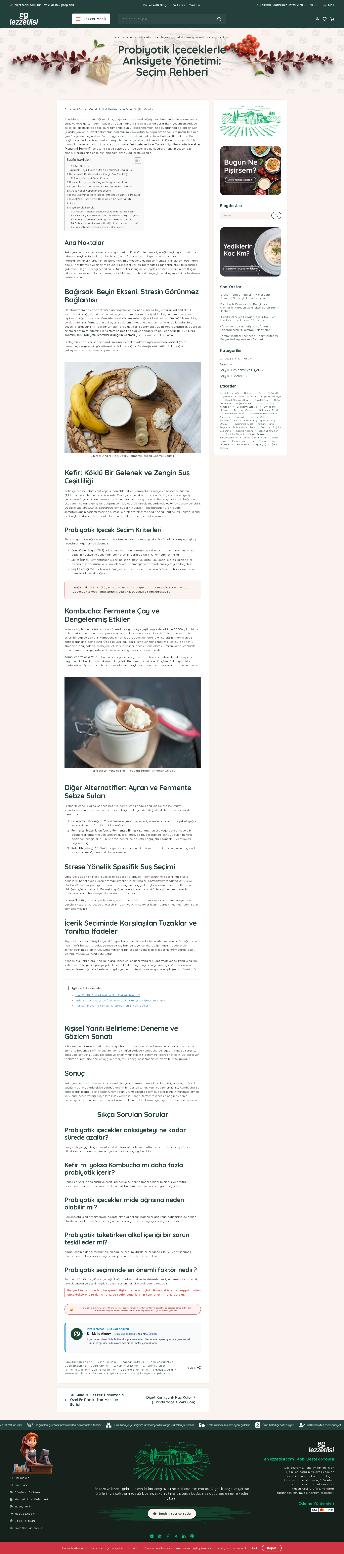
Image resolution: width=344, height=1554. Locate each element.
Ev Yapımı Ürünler (154, 1365)
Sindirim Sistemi (234, 434)
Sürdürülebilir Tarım (255, 437)
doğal (228, 1489)
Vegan (263, 440)
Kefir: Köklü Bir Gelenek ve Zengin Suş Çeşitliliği (98, 174)
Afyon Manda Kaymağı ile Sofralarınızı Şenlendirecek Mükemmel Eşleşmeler (246, 328)
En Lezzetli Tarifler (187, 5)
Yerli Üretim (242, 444)
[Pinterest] (192, 1536)
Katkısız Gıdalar (163, 1369)
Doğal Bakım (261, 399)
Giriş (331, 5)
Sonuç (73, 203)
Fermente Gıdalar (75, 1369)
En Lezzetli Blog (155, 5)
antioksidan (72, 1091)
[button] (172, 1514)
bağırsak (78, 136)
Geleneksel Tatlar (235, 413)
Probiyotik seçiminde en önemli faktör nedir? (99, 227)
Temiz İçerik (238, 440)
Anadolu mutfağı (229, 392)
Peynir (223, 427)
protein (179, 848)
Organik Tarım (266, 423)
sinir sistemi (175, 260)
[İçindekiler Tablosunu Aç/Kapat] (135, 160)
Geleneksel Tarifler (104, 1369)
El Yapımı (262, 403)
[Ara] (219, 19)
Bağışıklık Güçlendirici (78, 1361)
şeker (126, 269)
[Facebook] (168, 1536)
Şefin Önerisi (165, 1373)
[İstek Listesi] (324, 19)
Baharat (248, 392)
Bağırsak (120, 256)
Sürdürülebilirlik (229, 437)
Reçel (252, 427)
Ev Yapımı (78, 821)
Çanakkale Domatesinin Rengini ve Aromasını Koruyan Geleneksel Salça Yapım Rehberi (249, 307)
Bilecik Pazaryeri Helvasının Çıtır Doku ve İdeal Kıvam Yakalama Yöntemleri (247, 318)
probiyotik (87, 140)
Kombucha (71, 629)
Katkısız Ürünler (74, 1373)
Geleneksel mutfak (170, 806)
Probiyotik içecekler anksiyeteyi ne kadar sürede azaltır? (105, 211)
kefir (82, 825)
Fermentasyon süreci (104, 560)
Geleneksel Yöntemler (134, 1369)
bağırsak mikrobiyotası (129, 132)
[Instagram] (152, 1536)
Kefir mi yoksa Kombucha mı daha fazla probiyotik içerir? (107, 215)
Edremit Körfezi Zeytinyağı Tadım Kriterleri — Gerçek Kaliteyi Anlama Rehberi (250, 337)
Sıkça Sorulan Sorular (82, 207)
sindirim (101, 265)
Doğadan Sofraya (132, 1361)
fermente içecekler (131, 140)
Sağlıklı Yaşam (143, 1373)
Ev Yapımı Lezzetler (125, 1365)
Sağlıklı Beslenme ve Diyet (115, 109)
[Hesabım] (317, 19)
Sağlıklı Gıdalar (143, 109)
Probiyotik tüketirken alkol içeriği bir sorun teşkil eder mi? (106, 223)
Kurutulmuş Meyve (254, 420)
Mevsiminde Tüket (243, 423)
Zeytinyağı (260, 444)
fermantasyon (96, 834)
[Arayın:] (245, 215)
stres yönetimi (92, 1083)
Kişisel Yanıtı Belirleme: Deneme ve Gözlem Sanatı (100, 199)
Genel (93, 109)
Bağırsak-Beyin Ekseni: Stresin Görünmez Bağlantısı (100, 169)
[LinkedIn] (184, 1536)
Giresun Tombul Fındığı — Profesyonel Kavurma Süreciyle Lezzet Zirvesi (245, 296)
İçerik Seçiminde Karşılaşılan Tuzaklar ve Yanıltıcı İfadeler (104, 194)
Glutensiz (225, 417)
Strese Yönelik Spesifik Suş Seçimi (90, 190)
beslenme (193, 273)
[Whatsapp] (160, 1536)
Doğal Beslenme (75, 1365)
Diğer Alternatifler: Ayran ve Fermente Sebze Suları (101, 186)
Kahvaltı (240, 417)
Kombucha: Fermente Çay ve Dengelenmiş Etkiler (99, 182)
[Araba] (331, 19)
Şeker (75, 560)
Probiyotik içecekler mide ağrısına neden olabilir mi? (104, 219)
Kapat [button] (271, 1548)
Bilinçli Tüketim (106, 1361)
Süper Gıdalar (257, 434)
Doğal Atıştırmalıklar (161, 1361)
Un (252, 440)
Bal (260, 392)
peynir (137, 848)
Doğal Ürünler (100, 1365)
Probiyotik (180, 144)
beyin (153, 132)
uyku (96, 1054)
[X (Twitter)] (176, 1536)
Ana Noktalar (83, 166)
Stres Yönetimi (157, 144)
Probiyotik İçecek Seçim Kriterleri (92, 178)
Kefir (67, 491)
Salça (264, 427)
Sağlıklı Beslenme (118, 1373)
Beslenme (142, 1334)
